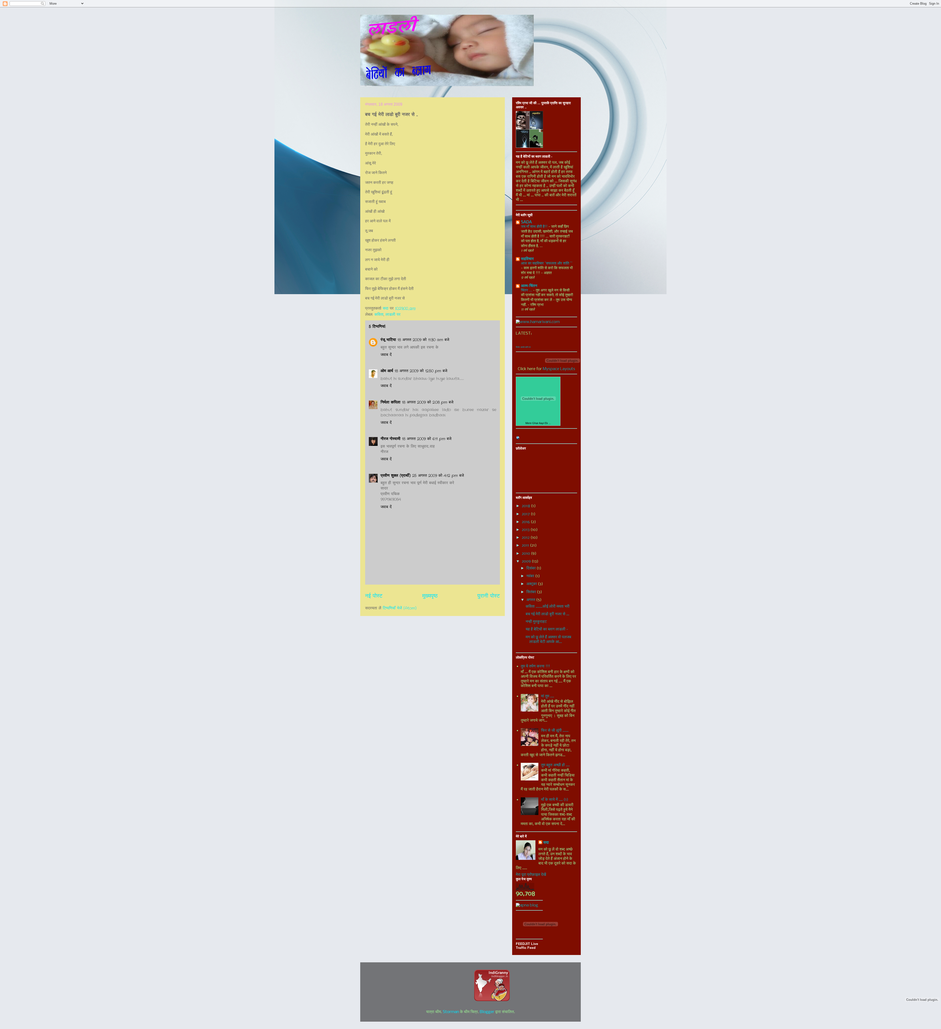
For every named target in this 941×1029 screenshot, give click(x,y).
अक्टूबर (532, 584)
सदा (546, 842)
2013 (526, 529)
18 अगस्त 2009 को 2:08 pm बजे (427, 402)
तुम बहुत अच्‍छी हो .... (555, 765)
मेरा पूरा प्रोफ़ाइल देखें (531, 874)
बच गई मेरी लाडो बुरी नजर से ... (547, 614)
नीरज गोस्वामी (390, 439)
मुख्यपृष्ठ (430, 596)
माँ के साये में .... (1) (554, 799)
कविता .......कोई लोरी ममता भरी (548, 606)
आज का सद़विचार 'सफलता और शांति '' (546, 263)
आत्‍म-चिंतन (529, 286)
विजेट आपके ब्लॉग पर (523, 347)
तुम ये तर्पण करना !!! (535, 666)
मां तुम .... (547, 696)
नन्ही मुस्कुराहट (536, 621)
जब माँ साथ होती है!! (534, 227)
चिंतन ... (527, 290)
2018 (526, 506)
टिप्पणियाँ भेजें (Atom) (400, 608)
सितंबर (531, 592)
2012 (526, 537)
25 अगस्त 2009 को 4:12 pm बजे (438, 475)
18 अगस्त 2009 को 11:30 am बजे (423, 340)
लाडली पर (392, 314)
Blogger (487, 1012)
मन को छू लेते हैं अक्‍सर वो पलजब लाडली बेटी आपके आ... (548, 639)
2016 (526, 522)
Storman (451, 1012)
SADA (526, 222)
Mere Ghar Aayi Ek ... (538, 423)
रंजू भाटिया (388, 340)
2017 (526, 514)
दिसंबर (531, 568)
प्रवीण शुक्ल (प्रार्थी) (396, 475)
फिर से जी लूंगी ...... (555, 730)
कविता (379, 314)
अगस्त (531, 600)
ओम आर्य (387, 371)
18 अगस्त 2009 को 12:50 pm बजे (421, 371)
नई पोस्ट (374, 596)
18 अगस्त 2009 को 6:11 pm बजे (426, 439)
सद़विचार (527, 259)
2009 (527, 561)
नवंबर (530, 576)
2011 (526, 545)
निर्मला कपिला (390, 402)
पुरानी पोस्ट (488, 596)
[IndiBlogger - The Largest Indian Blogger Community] (492, 1000)
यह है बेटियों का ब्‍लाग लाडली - (547, 629)
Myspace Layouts (559, 369)
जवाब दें (386, 355)
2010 (526, 553)
